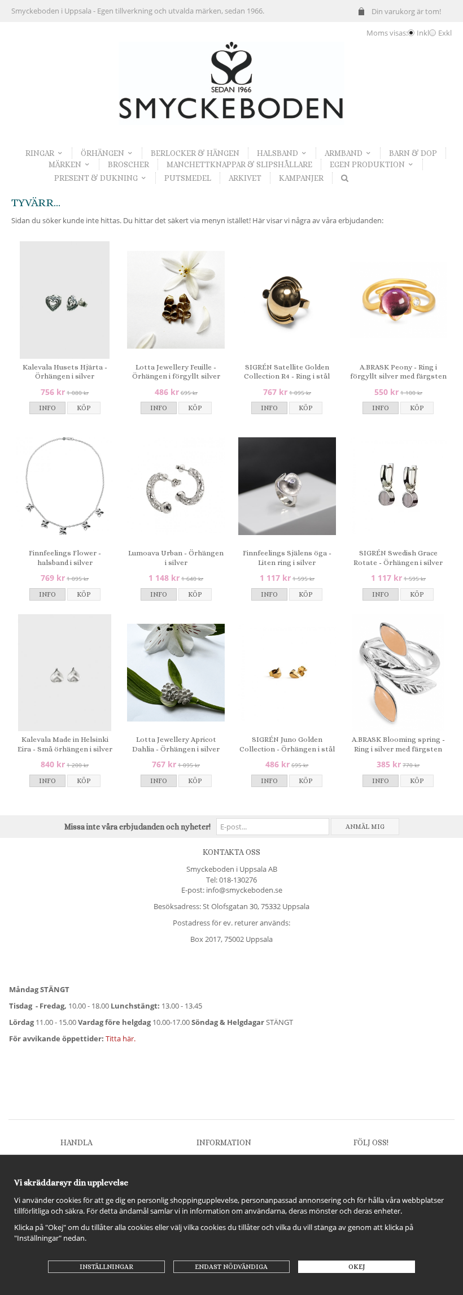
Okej (356, 1267)
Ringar (39, 153)
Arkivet (245, 177)
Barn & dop (413, 153)
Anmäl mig (365, 827)
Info (47, 408)
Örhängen (102, 153)
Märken (65, 164)
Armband (343, 153)
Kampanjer (301, 177)
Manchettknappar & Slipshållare (239, 164)
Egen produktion (367, 164)
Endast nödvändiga (231, 1267)
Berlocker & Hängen (195, 153)
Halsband (277, 153)
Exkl (445, 33)
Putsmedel (187, 177)
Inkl (423, 33)
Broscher (128, 164)
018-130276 (238, 880)
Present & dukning (96, 177)
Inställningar (106, 1267)
